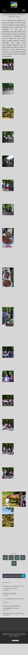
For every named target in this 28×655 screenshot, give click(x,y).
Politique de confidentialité (8, 634)
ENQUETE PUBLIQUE (10, 593)
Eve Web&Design (15, 636)
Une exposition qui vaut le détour (13, 613)
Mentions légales (17, 634)
